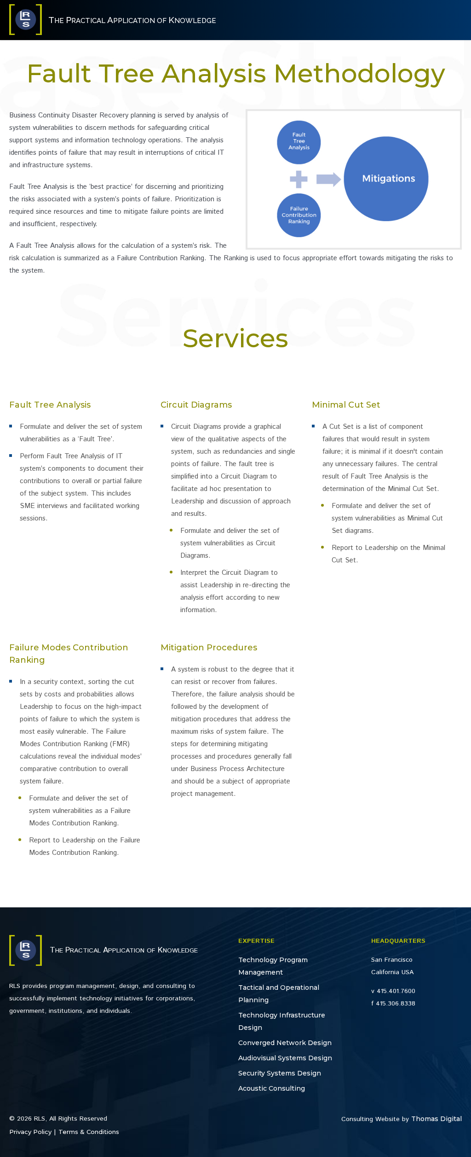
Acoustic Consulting (271, 1088)
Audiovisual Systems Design (285, 1058)
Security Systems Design (279, 1073)
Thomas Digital (436, 1119)
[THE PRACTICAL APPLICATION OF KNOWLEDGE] (25, 32)
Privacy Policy (30, 1131)
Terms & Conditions (88, 1131)
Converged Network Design (285, 1043)
